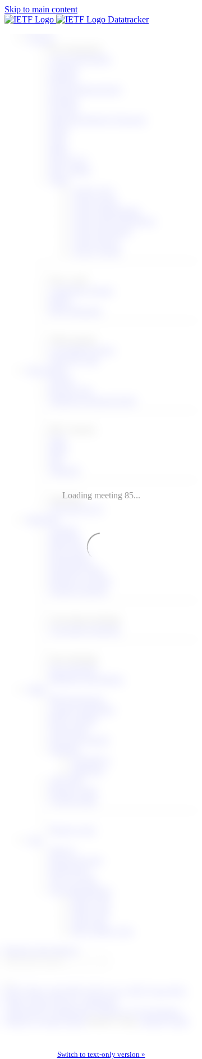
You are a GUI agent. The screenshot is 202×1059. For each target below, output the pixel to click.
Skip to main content (40, 9)
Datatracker (127, 19)
